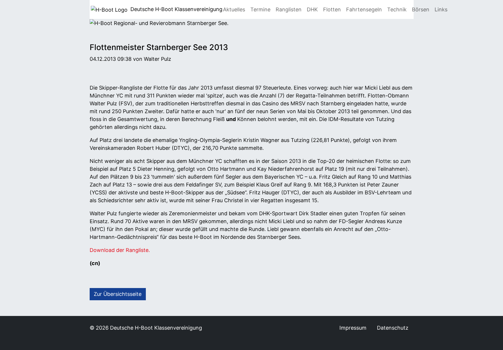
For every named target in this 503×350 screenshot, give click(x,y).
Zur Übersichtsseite (117, 294)
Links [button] (441, 9)
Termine (260, 9)
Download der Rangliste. (120, 250)
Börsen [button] (420, 9)
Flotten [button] (332, 9)
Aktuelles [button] (234, 9)
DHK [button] (312, 9)
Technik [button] (397, 9)
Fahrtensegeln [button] (364, 9)
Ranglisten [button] (289, 9)
